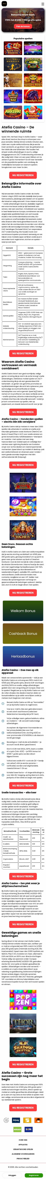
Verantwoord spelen (23, 1149)
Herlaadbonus (23, 656)
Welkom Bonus (23, 610)
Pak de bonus (23, 26)
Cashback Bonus (23, 633)
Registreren (34, 1175)
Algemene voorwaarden (23, 1154)
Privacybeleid (23, 1158)
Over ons (23, 1140)
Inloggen (12, 1175)
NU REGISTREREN (23, 175)
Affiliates (23, 1144)
